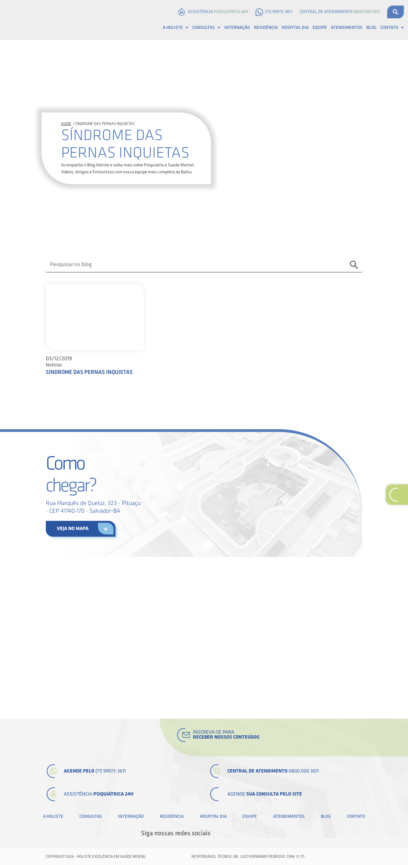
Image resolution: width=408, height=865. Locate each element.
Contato (389, 27)
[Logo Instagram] (264, 833)
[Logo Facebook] (216, 833)
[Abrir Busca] (395, 12)
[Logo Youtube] (245, 833)
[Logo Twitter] (226, 833)
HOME (66, 123)
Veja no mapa (73, 528)
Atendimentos (346, 27)
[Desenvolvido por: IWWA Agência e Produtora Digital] (356, 856)
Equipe (320, 27)
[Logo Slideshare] (254, 833)
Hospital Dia (295, 27)
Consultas (203, 27)
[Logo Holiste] (32, 20)
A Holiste (173, 27)
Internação (237, 27)
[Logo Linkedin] (235, 833)
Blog (371, 27)
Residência (266, 27)
